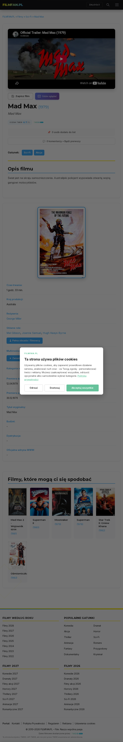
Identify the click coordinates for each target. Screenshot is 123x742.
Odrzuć (34, 387)
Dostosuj (55, 387)
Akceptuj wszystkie (82, 387)
